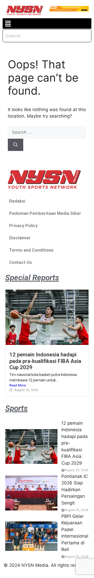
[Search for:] (47, 132)
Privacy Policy (23, 225)
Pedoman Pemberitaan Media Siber (45, 213)
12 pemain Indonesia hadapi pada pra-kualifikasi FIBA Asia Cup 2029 (45, 360)
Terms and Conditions (31, 250)
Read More (17, 385)
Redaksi (17, 201)
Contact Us (20, 262)
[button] (8, 23)
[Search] (15, 145)
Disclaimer (20, 237)
